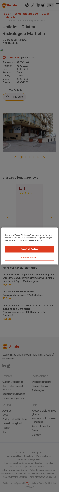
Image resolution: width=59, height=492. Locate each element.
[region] (29, 246)
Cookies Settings (29, 257)
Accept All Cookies (29, 249)
